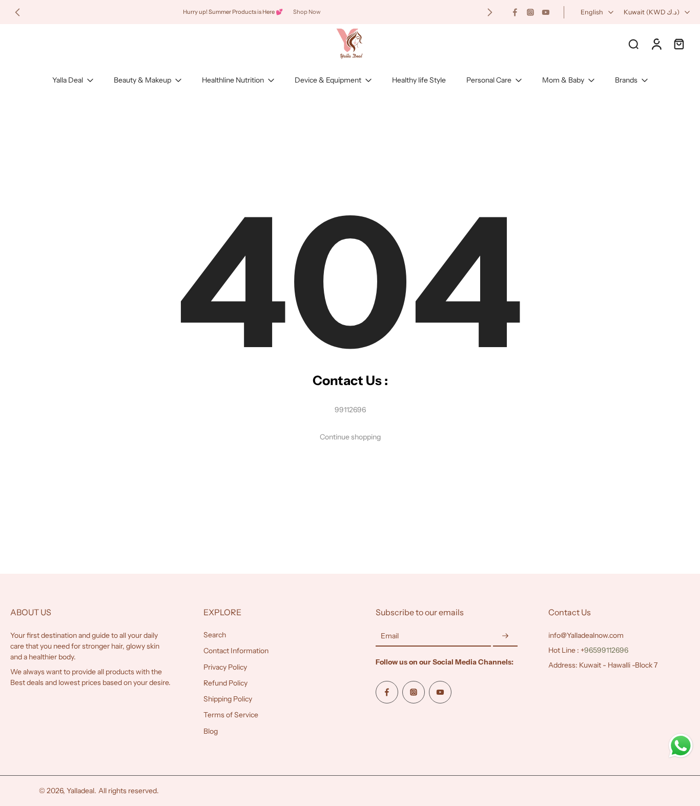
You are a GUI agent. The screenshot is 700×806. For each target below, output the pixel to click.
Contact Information (236, 650)
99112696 (350, 409)
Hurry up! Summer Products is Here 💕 (233, 11)
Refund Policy (225, 683)
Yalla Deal (67, 80)
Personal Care (488, 80)
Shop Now (307, 11)
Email (390, 635)
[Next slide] (490, 12)
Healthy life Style (419, 80)
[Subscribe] (505, 636)
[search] (633, 43)
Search (214, 634)
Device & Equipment (328, 80)
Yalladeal (80, 790)
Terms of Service (230, 714)
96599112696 (606, 650)
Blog (210, 731)
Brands (626, 80)
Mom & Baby (563, 80)
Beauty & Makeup (142, 80)
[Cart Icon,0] (678, 43)
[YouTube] (545, 12)
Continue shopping (350, 436)
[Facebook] (515, 12)
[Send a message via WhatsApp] (681, 746)
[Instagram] (530, 12)
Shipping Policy (227, 698)
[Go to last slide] (17, 12)
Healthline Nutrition (233, 80)
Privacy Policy (225, 667)
